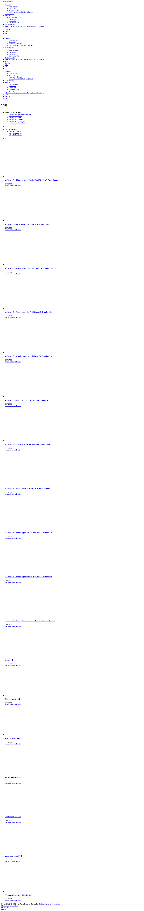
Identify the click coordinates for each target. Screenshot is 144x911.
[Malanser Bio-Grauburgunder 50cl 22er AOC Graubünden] (74, 336)
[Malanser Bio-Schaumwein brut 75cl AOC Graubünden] (74, 468)
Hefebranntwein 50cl (13, 817)
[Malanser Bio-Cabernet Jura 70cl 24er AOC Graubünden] (74, 424)
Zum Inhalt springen (7, 1)
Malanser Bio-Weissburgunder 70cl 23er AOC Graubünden (29, 312)
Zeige (15, 131)
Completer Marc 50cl (13, 856)
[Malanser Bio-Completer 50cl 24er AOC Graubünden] (74, 380)
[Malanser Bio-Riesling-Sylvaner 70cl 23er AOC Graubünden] (74, 248)
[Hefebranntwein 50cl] (74, 799)
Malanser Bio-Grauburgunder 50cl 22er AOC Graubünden (28, 356)
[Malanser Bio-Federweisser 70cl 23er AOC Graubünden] (74, 204)
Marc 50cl (9, 660)
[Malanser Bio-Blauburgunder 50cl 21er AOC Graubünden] (74, 556)
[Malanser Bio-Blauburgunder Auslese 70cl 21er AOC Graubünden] (74, 159)
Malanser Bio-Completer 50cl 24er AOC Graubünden (26, 400)
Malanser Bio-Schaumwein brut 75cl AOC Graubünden (27, 488)
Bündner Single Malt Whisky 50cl (18, 895)
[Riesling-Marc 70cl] (74, 681)
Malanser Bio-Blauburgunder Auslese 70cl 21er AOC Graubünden (31, 180)
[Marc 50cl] (74, 642)
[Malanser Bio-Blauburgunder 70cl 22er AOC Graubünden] (74, 512)
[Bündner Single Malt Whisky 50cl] (74, 877)
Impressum (48, 904)
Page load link (5, 907)
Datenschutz (56, 904)
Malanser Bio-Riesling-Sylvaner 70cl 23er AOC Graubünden (29, 268)
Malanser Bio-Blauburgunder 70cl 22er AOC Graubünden (28, 533)
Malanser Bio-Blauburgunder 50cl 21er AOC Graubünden (28, 577)
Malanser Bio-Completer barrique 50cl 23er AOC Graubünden (30, 621)
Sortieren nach (20, 114)
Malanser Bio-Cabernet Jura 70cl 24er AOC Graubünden (28, 444)
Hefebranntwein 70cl (13, 777)
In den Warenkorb (10, 186)
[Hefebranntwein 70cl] (74, 760)
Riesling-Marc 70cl (12, 699)
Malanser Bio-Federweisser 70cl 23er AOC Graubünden (27, 224)
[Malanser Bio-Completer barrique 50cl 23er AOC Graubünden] (74, 600)
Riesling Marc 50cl (12, 738)
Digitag (41, 904)
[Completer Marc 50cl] (74, 838)
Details (18, 186)
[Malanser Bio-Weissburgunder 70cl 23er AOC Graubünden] (74, 292)
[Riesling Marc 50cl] (74, 720)
